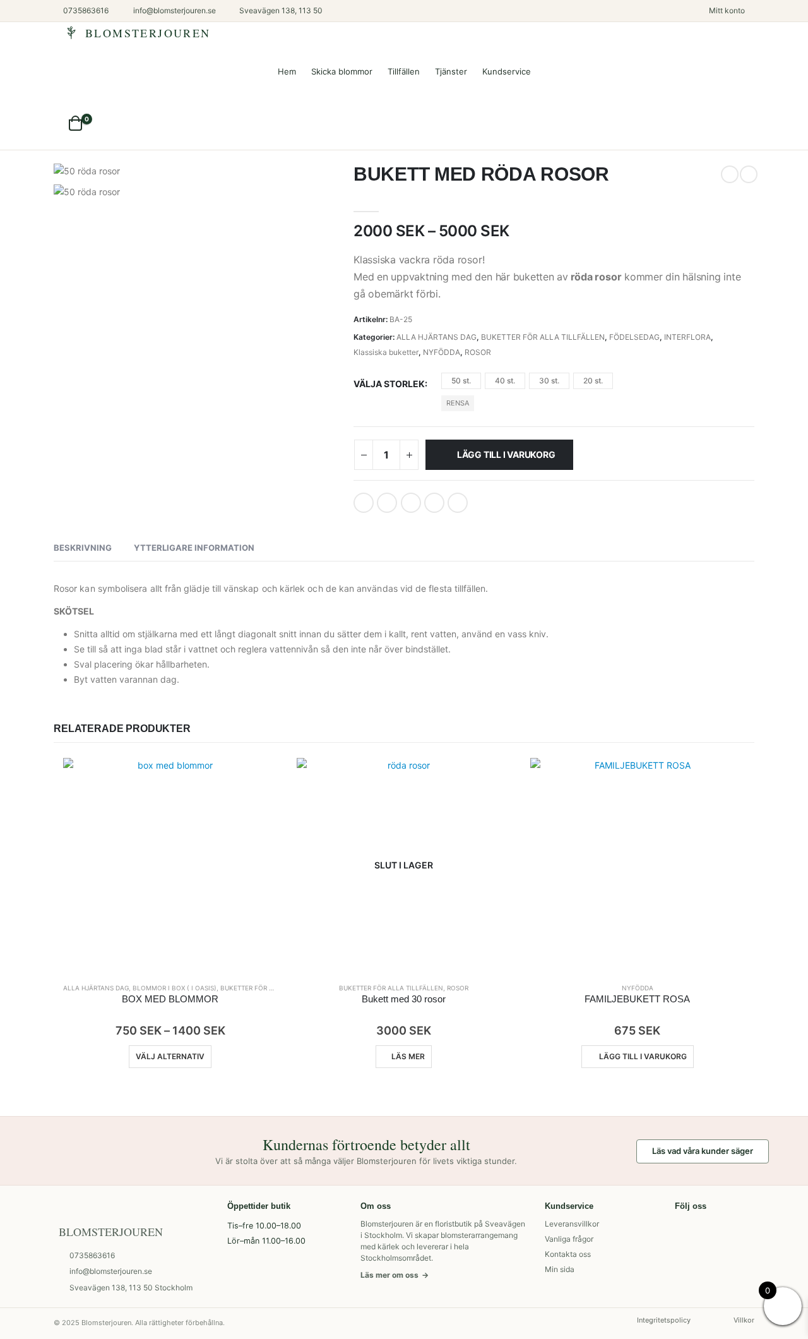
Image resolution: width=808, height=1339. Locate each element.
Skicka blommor (341, 71)
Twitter (387, 503)
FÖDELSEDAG (634, 337)
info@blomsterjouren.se (110, 1271)
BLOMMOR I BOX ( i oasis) (175, 988)
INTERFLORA (687, 337)
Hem (287, 71)
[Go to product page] (170, 865)
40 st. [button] (505, 380)
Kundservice (506, 71)
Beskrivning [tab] (83, 548)
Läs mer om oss (394, 1275)
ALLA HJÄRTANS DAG (436, 337)
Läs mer (408, 1056)
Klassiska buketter (386, 352)
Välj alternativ (170, 1056)
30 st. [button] (549, 380)
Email (458, 503)
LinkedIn (411, 503)
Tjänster (451, 71)
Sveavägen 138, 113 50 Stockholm (131, 1287)
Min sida (559, 1269)
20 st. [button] (593, 380)
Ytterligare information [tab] (194, 548)
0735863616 (92, 1255)
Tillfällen (404, 71)
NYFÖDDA (441, 352)
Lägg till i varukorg (506, 454)
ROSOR (478, 352)
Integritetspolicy (664, 1320)
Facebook (364, 503)
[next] (749, 174)
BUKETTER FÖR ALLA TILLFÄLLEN (543, 337)
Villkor (744, 1320)
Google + (434, 503)
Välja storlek (389, 383)
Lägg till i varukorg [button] (643, 1056)
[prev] (730, 174)
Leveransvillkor (572, 1223)
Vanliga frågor (569, 1239)
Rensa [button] (457, 403)
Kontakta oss (568, 1254)
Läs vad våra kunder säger (702, 1151)
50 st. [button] (461, 380)
